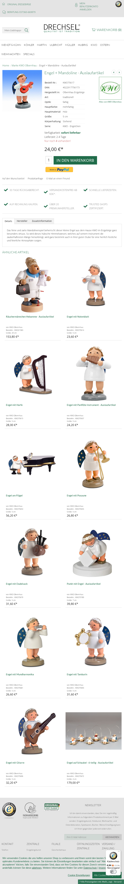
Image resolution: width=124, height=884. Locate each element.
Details (8, 221)
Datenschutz (90, 867)
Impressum (105, 867)
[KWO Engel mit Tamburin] (94, 643)
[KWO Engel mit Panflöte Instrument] (94, 373)
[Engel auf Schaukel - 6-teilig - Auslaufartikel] (94, 731)
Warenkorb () (109, 30)
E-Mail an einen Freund (58, 178)
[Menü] (119, 852)
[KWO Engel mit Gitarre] (33, 731)
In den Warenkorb (75, 160)
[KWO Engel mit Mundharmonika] (33, 643)
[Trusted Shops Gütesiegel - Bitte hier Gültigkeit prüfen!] (118, 3)
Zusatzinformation (42, 220)
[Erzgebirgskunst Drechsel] (62, 28)
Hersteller (22, 220)
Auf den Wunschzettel (13, 178)
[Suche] (26, 30)
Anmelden (85, 9)
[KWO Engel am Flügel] (33, 464)
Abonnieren (112, 837)
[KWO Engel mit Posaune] (94, 464)
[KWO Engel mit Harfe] (33, 373)
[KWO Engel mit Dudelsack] (33, 552)
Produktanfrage (35, 178)
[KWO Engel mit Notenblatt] (94, 285)
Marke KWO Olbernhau (24, 65)
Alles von (110, 101)
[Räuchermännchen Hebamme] (33, 285)
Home (5, 65)
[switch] (113, 872)
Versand (117, 881)
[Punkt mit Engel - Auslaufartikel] (94, 552)
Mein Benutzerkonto (89, 5)
